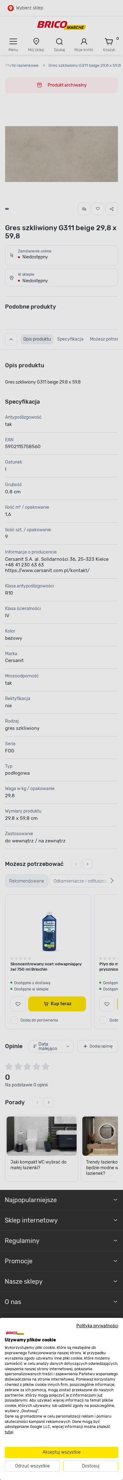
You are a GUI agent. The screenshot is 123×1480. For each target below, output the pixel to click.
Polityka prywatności (97, 1325)
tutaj (9, 1432)
